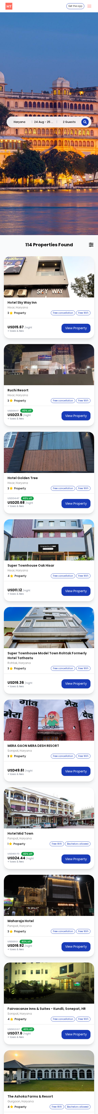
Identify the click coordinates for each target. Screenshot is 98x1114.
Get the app (75, 6)
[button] (49, 276)
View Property (76, 328)
